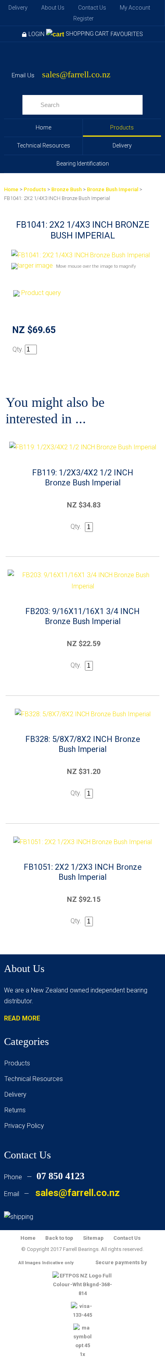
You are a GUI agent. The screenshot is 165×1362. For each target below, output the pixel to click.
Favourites (127, 34)
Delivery (18, 7)
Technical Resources (43, 145)
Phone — (44, 1177)
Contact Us (92, 7)
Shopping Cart (87, 33)
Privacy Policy (24, 1126)
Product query (41, 293)
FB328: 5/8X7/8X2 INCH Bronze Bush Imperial (82, 744)
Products (122, 127)
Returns (15, 1110)
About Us (52, 7)
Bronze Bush (66, 189)
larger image (35, 265)
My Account (135, 7)
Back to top (59, 1238)
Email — (62, 1194)
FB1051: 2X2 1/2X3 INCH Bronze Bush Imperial (83, 872)
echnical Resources (35, 1079)
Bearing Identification (82, 163)
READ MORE (22, 1018)
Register (83, 18)
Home (43, 127)
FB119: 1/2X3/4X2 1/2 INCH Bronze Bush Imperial (82, 477)
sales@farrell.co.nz (76, 74)
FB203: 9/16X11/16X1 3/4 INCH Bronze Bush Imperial (82, 616)
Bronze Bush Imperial (112, 189)
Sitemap (93, 1238)
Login (36, 34)
